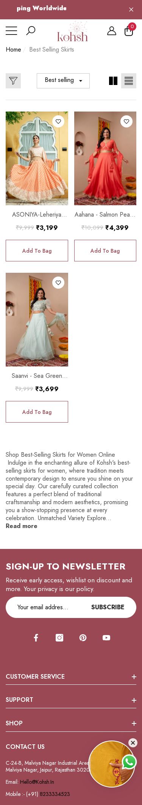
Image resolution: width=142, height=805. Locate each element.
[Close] (131, 9)
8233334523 (56, 794)
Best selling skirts (51, 49)
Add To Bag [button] (36, 251)
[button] (30, 30)
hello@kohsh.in (37, 782)
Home (13, 50)
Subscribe (108, 607)
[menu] (11, 30)
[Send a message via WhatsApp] (129, 762)
